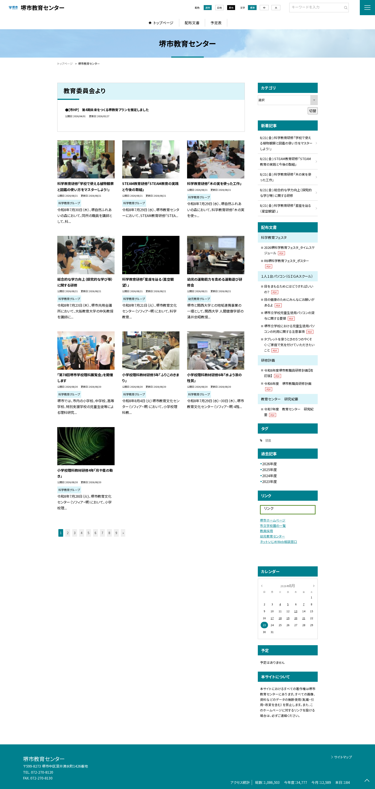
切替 (312, 110)
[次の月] (313, 585)
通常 (207, 7)
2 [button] (68, 533)
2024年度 (269, 475)
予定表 (216, 22)
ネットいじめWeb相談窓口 (278, 541)
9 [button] (116, 533)
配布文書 (192, 22)
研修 (268, 440)
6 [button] (95, 533)
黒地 (231, 7)
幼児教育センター (272, 536)
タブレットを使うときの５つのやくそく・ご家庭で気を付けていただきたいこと (289, 344)
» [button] (123, 533)
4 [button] (81, 533)
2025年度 (269, 469)
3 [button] (75, 533)
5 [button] (88, 533)
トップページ (163, 22)
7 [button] (102, 533)
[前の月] (261, 585)
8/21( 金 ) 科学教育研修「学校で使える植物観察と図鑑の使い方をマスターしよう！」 (286, 143)
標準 (252, 7)
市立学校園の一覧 (273, 525)
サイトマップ (343, 757)
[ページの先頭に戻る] (367, 781)
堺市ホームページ (272, 520)
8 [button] (109, 533)
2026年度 (269, 463)
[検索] (345, 7)
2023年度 (269, 481)
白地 (219, 7)
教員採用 (266, 530)
